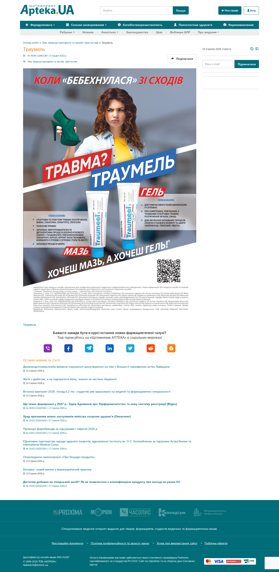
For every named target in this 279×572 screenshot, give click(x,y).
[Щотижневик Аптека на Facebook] (257, 49)
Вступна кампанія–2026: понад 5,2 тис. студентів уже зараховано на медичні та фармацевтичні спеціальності (96, 391)
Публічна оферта (216, 543)
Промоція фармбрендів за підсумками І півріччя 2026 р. (60, 428)
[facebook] (68, 348)
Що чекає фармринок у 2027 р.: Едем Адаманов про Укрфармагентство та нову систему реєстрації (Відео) (100, 404)
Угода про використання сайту (177, 543)
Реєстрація (231, 10)
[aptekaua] (171, 348)
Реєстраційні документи (67, 543)
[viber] (48, 348)
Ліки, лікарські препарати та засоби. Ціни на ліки (52, 61)
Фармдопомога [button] (41, 25)
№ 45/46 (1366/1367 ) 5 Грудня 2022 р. (47, 55)
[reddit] (151, 348)
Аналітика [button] (108, 32)
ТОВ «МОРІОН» (47, 561)
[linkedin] (110, 348)
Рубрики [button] (66, 32)
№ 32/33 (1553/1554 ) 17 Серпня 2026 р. (46, 408)
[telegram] (89, 348)
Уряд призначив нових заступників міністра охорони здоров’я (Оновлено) (77, 416)
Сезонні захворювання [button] (87, 25)
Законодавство (137, 32)
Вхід (253, 10)
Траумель (29, 324)
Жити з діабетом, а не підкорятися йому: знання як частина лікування (70, 379)
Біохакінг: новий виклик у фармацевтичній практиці (57, 469)
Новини (88, 32)
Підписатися (247, 64)
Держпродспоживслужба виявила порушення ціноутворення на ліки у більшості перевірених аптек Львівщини (96, 366)
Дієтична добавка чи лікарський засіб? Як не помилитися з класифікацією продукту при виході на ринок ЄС (101, 481)
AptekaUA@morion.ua (35, 565)
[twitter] (130, 348)
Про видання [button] (207, 32)
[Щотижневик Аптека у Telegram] (252, 49)
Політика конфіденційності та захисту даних (120, 543)
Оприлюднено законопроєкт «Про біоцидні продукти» (59, 457)
